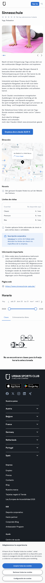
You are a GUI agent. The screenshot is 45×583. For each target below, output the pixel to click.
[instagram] (18, 393)
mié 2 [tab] (37, 301)
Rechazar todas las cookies (22, 572)
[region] (22, 562)
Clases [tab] (6, 317)
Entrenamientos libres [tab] (20, 317)
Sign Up (35, 4)
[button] (22, 408)
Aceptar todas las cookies (22, 566)
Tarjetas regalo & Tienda (16, 494)
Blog (7, 485)
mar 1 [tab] (32, 301)
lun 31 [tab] (26, 301)
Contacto (10, 480)
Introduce (11, 239)
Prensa (9, 475)
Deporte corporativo (14, 512)
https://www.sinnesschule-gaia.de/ (20, 286)
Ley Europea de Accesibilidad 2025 (20, 499)
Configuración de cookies (22, 578)
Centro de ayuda (13, 539)
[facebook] (7, 393)
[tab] (2, 55)
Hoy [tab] (3, 301)
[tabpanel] (22, 342)
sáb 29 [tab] (13, 301)
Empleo (9, 470)
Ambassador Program (15, 526)
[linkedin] (24, 393)
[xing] (30, 393)
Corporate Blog (12, 522)
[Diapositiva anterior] (37, 55)
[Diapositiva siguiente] (41, 55)
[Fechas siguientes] (41, 301)
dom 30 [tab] (20, 301)
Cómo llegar (20, 156)
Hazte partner (12, 517)
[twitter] (13, 393)
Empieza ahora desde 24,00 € (17, 132)
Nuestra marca (12, 489)
